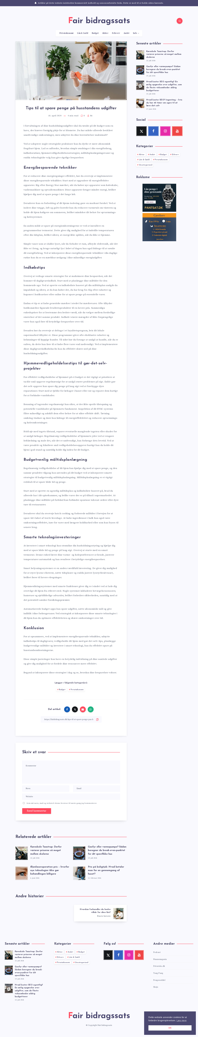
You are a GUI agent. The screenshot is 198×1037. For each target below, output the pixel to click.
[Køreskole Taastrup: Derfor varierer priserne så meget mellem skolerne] (140, 54)
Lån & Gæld (82, 33)
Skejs (155, 987)
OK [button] (170, 1028)
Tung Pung (158, 973)
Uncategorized (145, 165)
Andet (126, 33)
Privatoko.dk (159, 966)
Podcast (157, 952)
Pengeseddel (159, 980)
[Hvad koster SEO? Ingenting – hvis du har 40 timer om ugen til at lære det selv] (140, 103)
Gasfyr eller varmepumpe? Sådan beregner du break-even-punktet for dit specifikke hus (107, 850)
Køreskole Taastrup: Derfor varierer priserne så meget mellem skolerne (46, 850)
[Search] (180, 21)
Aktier (105, 33)
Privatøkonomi (66, 33)
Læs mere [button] (182, 1020)
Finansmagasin (160, 959)
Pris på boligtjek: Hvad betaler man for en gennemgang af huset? (106, 870)
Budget (95, 33)
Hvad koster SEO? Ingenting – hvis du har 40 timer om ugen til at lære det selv (164, 103)
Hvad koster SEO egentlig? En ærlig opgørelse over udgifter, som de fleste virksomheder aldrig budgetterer (29, 991)
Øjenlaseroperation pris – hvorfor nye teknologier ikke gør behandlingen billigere (49, 870)
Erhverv (116, 33)
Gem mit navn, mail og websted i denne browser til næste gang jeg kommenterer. (62, 803)
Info (135, 33)
